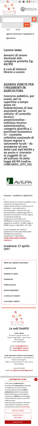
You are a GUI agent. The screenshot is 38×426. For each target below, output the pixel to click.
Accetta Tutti (18, 422)
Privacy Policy (25, 407)
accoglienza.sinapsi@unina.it (21, 370)
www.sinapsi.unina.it (20, 350)
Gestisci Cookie (18, 411)
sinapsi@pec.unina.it (21, 348)
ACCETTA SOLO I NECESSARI (18, 416)
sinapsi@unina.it (21, 346)
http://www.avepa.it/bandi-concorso (15, 239)
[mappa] (20, 1)
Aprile (18, 30)
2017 (8, 30)
